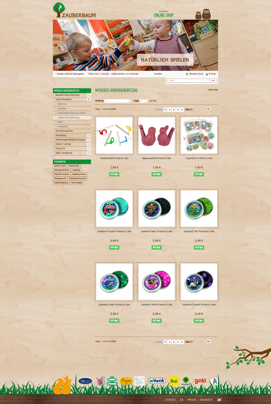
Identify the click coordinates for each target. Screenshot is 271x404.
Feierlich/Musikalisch (64, 99)
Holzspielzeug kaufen (60, 178)
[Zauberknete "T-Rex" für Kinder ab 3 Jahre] (199, 208)
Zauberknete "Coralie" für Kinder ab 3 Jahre (114, 305)
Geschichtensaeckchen (64, 131)
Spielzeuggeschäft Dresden (61, 170)
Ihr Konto (212, 74)
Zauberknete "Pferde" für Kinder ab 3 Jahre (156, 305)
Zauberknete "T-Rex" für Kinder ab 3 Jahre (199, 231)
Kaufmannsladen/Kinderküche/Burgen (70, 140)
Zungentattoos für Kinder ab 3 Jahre (199, 158)
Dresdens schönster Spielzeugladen (70, 74)
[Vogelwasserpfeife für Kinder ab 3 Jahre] (157, 135)
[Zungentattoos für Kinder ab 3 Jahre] (199, 135)
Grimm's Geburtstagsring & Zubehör (72, 113)
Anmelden (158, 74)
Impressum (191, 400)
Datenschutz (170, 400)
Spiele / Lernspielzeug (64, 153)
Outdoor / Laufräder (63, 144)
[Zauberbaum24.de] (79, 10)
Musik (60, 122)
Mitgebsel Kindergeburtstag (68, 117)
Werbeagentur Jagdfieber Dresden (219, 399)
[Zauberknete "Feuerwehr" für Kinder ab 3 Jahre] (114, 208)
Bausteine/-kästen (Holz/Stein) (68, 95)
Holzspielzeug (61, 135)
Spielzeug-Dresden (74, 166)
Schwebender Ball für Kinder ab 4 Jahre (114, 158)
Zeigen (136, 101)
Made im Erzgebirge (76, 183)
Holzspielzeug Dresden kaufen (77, 178)
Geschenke (62, 108)
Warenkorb (196, 74)
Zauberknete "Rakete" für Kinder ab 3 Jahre (156, 231)
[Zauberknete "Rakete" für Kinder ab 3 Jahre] (157, 208)
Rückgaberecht (206, 400)
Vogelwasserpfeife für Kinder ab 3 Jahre (156, 158)
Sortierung (99, 101)
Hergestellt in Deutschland (61, 174)
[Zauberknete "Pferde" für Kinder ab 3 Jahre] (157, 282)
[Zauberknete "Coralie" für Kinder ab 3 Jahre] (114, 282)
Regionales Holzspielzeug (61, 183)
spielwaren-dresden (59, 166)
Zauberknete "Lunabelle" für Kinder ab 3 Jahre (199, 305)
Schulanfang (62, 126)
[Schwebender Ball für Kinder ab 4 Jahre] (114, 135)
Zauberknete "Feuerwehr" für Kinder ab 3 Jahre (114, 231)
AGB (181, 400)
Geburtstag (62, 104)
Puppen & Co (60, 148)
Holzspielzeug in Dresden (79, 174)
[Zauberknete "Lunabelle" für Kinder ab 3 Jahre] (199, 282)
